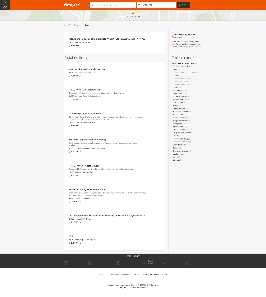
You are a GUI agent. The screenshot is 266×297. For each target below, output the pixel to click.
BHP (176, 75)
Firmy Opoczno (74, 25)
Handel (176, 106)
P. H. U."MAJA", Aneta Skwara (84, 165)
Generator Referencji (121, 262)
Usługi (175, 157)
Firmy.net (72, 5)
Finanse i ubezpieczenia (182, 99)
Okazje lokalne (150, 262)
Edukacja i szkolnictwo (181, 96)
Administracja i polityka (181, 66)
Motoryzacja (177, 124)
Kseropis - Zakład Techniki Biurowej (87, 139)
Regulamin (113, 274)
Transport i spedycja (180, 151)
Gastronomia (178, 103)
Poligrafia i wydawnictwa (182, 133)
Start (64, 25)
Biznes (175, 87)
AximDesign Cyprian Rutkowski (85, 113)
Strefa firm (5, 7)
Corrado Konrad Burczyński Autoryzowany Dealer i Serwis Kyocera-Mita (107, 215)
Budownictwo (178, 90)
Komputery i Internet (180, 112)
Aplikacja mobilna (193, 262)
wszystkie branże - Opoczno (185, 63)
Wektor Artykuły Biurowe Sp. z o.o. (87, 189)
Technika (176, 148)
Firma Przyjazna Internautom (95, 262)
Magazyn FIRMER (170, 262)
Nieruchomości (178, 127)
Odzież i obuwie (179, 130)
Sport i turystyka (179, 145)
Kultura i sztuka (179, 115)
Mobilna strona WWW (72, 262)
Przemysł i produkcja (181, 139)
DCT (71, 236)
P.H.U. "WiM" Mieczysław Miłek (85, 89)
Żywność (176, 160)
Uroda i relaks (178, 154)
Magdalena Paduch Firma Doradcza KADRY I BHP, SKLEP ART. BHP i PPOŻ (107, 38)
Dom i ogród (177, 94)
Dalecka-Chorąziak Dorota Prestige (87, 69)
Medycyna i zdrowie (180, 121)
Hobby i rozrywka (179, 109)
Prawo (175, 136)
